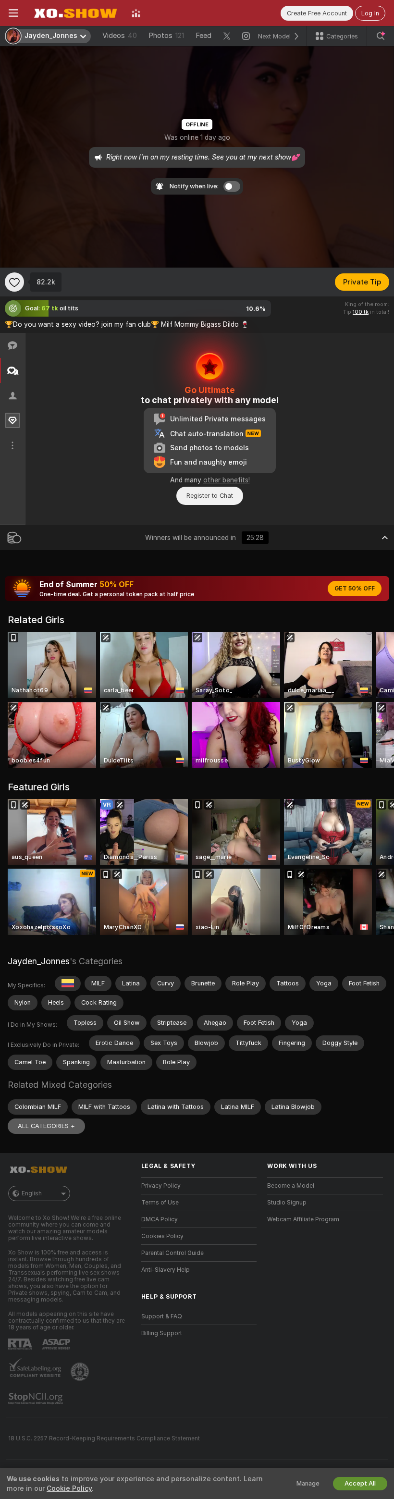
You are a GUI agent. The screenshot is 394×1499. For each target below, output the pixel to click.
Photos (166, 35)
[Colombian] (68, 983)
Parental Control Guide (172, 1253)
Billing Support (161, 1333)
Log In (370, 13)
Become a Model (290, 1185)
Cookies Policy (162, 1236)
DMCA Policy (159, 1219)
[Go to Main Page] (75, 13)
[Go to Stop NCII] (36, 1398)
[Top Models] (136, 13)
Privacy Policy (161, 1185)
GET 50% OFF (354, 588)
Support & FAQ (161, 1316)
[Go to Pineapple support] (81, 1372)
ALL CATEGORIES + (46, 1126)
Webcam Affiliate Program (303, 1219)
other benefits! (226, 480)
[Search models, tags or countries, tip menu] (380, 36)
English (32, 1193)
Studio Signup (287, 1202)
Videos (119, 35)
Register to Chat (209, 495)
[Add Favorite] (14, 282)
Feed (203, 35)
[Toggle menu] (13, 13)
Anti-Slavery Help (165, 1269)
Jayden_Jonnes (39, 961)
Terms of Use (160, 1202)
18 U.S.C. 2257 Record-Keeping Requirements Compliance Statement (104, 1438)
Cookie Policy (69, 1488)
